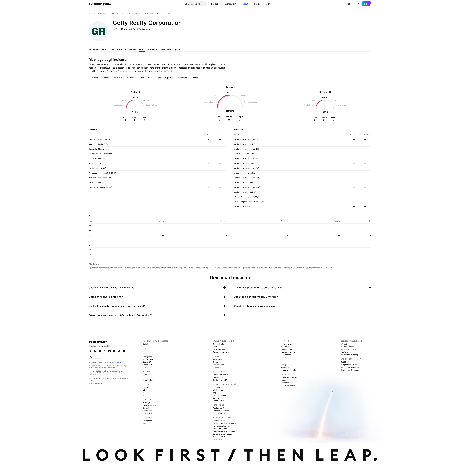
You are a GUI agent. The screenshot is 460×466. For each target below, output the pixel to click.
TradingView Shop (220, 408)
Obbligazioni (147, 357)
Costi (215, 347)
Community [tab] (130, 49)
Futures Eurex (218, 377)
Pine (144, 367)
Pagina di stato (218, 439)
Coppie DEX (147, 365)
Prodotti (215, 4)
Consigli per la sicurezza (222, 434)
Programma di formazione (351, 370)
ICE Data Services (119, 362)
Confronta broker (219, 365)
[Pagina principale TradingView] (100, 4)
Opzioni (146, 408)
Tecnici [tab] (142, 49)
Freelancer (284, 383)
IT (352, 4)
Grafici (145, 344)
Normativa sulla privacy (222, 426)
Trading (283, 365)
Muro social (284, 347)
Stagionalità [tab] (165, 49)
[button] (221, 3)
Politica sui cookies (220, 429)
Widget (344, 344)
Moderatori (284, 357)
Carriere (216, 398)
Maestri (283, 380)
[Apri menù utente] (358, 3)
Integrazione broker (349, 365)
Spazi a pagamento (288, 385)
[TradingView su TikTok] (119, 351)
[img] (149, 29)
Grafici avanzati (347, 352)
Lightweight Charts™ (349, 349)
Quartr (93, 380)
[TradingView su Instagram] (104, 351)
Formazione (284, 367)
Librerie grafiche (347, 347)
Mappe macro (148, 411)
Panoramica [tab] (94, 49)
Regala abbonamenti (221, 352)
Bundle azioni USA (220, 380)
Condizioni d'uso (300, 267)
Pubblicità (345, 362)
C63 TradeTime (219, 413)
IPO (144, 395)
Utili (144, 390)
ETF (144, 354)
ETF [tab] (185, 49)
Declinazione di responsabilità (224, 423)
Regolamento (285, 355)
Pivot (91, 216)
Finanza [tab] (105, 49)
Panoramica (217, 359)
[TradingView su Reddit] (124, 351)
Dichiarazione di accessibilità (224, 431)
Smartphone (147, 421)
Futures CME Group (220, 375)
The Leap (216, 367)
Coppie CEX (147, 362)
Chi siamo (216, 387)
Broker (257, 4)
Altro (268, 4)
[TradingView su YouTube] (100, 351)
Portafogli (146, 403)
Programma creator (288, 352)
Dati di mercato (219, 349)
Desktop (146, 423)
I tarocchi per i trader (221, 411)
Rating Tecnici (166, 71)
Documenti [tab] (117, 49)
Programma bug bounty (222, 436)
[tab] (94, 78)
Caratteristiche (218, 344)
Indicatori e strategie (288, 377)
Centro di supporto (220, 395)
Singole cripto (148, 359)
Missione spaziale (219, 390)
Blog (214, 393)
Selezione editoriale (288, 370)
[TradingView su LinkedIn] (109, 351)
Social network (286, 344)
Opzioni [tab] (177, 49)
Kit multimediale (219, 401)
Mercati (245, 4)
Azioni (145, 351)
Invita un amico (286, 349)
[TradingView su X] (90, 351)
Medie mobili (239, 129)
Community (230, 4)
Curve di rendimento (150, 405)
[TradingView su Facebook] (95, 351)
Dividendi (146, 393)
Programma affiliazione (350, 367)
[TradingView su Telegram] (114, 351)
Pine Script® (147, 413)
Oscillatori (93, 129)
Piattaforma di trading (349, 355)
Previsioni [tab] (152, 49)
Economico (147, 387)
